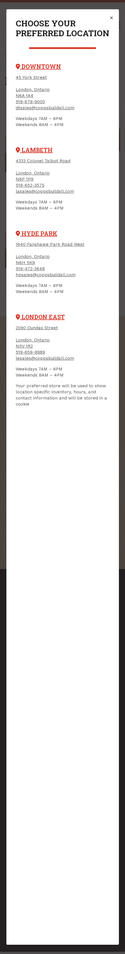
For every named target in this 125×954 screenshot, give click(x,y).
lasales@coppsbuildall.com (45, 191)
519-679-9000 (30, 101)
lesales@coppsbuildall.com (45, 358)
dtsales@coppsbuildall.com (45, 107)
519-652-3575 (30, 185)
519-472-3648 (30, 268)
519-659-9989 (30, 352)
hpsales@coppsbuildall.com (46, 274)
